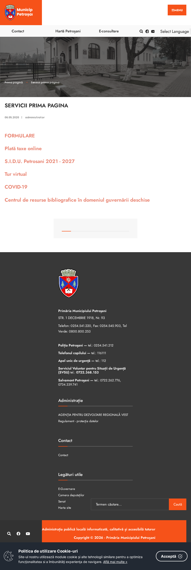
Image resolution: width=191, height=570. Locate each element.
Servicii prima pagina (45, 82)
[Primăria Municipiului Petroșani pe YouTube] (152, 31)
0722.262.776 (110, 380)
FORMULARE (20, 135)
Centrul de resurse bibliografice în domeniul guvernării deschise (77, 200)
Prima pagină (14, 82)
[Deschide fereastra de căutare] (140, 31)
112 (103, 360)
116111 (101, 353)
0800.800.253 (80, 331)
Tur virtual (16, 174)
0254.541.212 (103, 345)
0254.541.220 (81, 325)
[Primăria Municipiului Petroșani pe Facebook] (146, 31)
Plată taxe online (23, 148)
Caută (178, 504)
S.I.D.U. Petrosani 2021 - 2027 (40, 161)
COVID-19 (16, 186)
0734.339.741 (68, 384)
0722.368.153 (87, 372)
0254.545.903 (110, 325)
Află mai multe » (115, 562)
